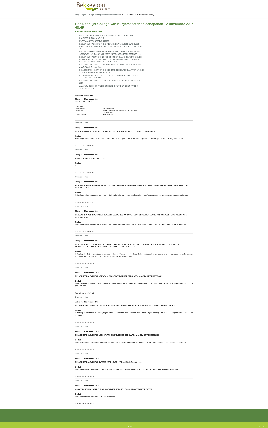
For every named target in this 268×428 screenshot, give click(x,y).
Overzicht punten (81, 123)
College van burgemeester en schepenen (103, 15)
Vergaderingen (80, 15)
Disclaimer (130, 426)
